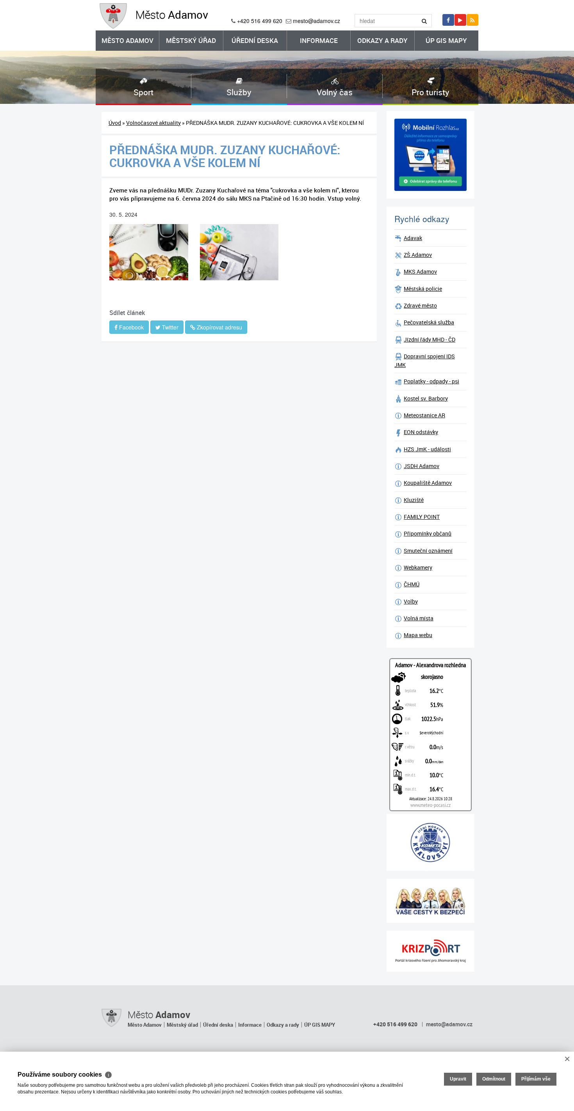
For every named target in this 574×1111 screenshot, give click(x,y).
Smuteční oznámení (428, 550)
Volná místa (418, 618)
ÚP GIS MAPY (446, 40)
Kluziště (414, 500)
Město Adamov (127, 40)
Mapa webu (418, 635)
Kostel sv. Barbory (426, 398)
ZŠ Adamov (418, 254)
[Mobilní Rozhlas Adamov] (430, 155)
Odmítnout (493, 1079)
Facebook (131, 327)
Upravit (458, 1079)
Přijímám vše (536, 1079)
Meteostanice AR (424, 415)
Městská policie (423, 288)
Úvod (115, 122)
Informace (319, 40)
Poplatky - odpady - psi (431, 381)
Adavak (413, 238)
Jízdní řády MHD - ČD (429, 339)
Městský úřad (191, 40)
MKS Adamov (420, 271)
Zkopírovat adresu (218, 327)
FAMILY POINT (422, 516)
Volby (411, 601)
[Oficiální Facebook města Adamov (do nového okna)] (448, 20)
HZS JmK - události (427, 449)
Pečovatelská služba (429, 322)
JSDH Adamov (421, 466)
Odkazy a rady (382, 40)
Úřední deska (255, 40)
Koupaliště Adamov (428, 482)
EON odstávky (421, 432)
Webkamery (418, 567)
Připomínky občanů (427, 533)
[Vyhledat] (424, 20)
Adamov (171, 14)
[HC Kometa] (430, 842)
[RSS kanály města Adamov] (472, 20)
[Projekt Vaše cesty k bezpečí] (430, 901)
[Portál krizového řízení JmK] (430, 951)
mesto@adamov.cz (316, 21)
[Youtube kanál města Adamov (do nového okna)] (460, 20)
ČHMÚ (411, 584)
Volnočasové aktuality (153, 122)
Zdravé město (420, 305)
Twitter (169, 327)
